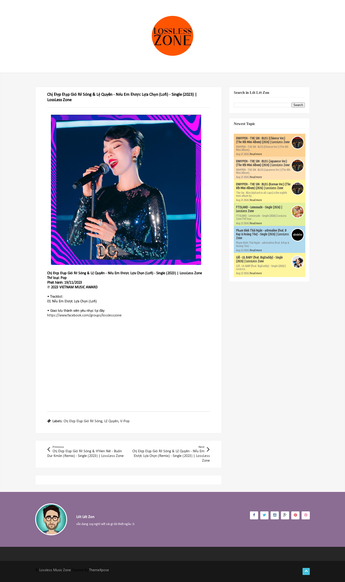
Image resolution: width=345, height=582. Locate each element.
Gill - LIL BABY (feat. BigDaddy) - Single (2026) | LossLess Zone (259, 259)
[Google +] (285, 515)
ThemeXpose (99, 570)
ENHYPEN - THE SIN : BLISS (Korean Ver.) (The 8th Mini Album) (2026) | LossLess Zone (263, 186)
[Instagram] (275, 515)
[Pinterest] (295, 515)
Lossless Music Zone (55, 570)
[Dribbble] (306, 515)
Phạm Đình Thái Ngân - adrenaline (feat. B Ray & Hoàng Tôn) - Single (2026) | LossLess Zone (262, 234)
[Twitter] (264, 515)
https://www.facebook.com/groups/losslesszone (84, 315)
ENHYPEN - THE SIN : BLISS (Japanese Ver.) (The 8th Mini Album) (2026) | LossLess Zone (263, 163)
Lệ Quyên (111, 421)
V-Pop (125, 421)
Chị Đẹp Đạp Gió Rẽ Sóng (83, 421)
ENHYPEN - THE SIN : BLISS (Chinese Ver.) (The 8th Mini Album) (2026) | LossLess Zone (263, 140)
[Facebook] (254, 515)
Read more (256, 154)
